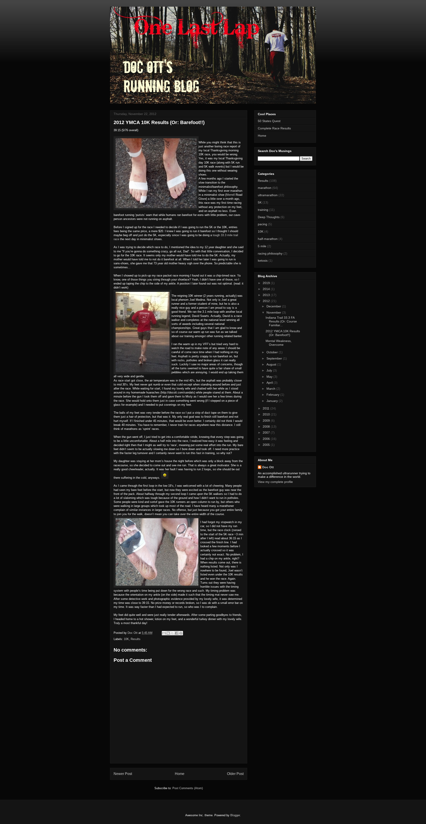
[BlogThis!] (168, 633)
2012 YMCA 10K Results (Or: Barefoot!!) (283, 333)
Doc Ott (268, 467)
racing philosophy (270, 253)
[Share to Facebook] (176, 633)
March (271, 388)
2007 (267, 432)
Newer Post (123, 774)
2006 (267, 439)
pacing (262, 224)
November (274, 312)
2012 (267, 301)
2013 (267, 295)
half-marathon (268, 239)
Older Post (235, 774)
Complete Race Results (274, 128)
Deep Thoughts (269, 217)
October (272, 352)
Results (135, 639)
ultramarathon (268, 195)
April (270, 382)
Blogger (235, 815)
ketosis (263, 260)
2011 (266, 408)
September (274, 358)
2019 (267, 283)
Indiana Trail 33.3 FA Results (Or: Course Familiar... (281, 321)
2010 (267, 414)
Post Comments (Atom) (187, 788)
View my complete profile (275, 482)
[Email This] (164, 633)
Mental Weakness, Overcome (279, 342)
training (263, 209)
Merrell (230, 194)
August (271, 364)
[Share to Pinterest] (181, 633)
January (272, 401)
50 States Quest (269, 121)
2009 (267, 420)
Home (179, 774)
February (273, 394)
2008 (267, 426)
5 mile (262, 246)
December (274, 306)
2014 (267, 289)
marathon (264, 188)
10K (126, 639)
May (269, 376)
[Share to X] (172, 633)
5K (260, 202)
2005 (267, 445)
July (269, 370)
